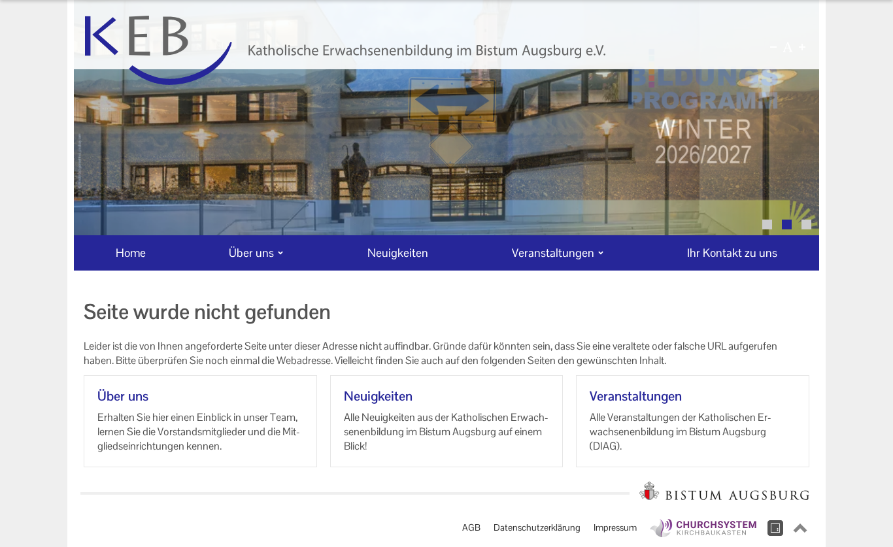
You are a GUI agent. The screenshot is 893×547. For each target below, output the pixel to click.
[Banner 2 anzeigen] (787, 224)
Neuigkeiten (378, 396)
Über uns (122, 396)
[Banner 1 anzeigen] (767, 224)
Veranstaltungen (636, 396)
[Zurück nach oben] (800, 528)
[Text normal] (788, 47)
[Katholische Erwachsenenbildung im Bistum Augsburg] (345, 50)
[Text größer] (802, 47)
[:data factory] (775, 528)
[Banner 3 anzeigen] (806, 224)
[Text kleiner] (773, 47)
